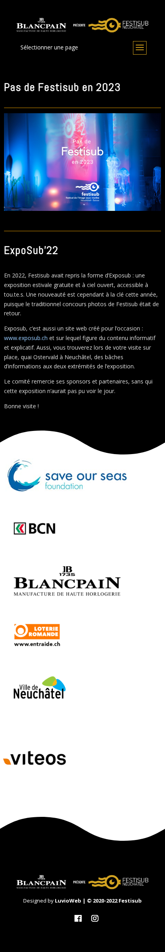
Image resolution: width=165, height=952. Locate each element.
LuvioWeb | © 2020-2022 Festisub (98, 900)
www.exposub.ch (26, 338)
